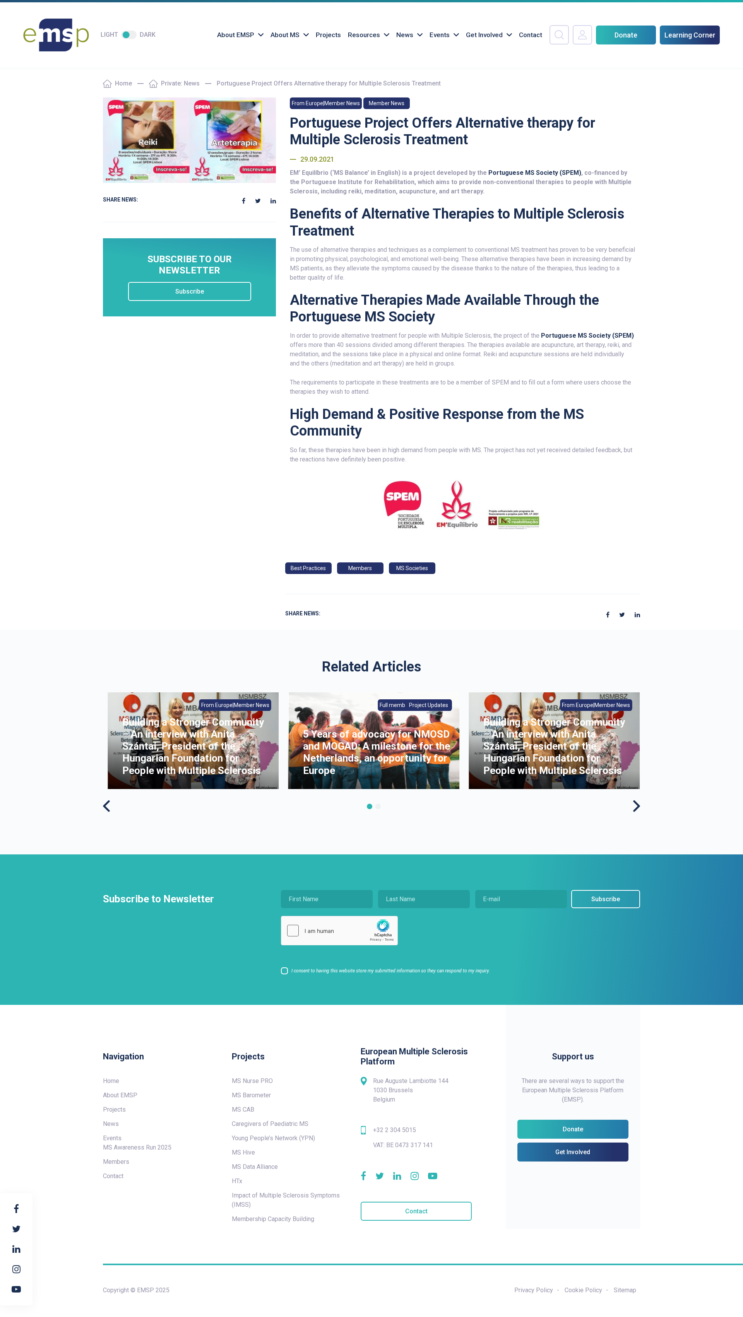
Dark (148, 34)
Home (123, 83)
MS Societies (412, 568)
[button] (369, 806)
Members (360, 568)
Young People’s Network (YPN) (273, 1138)
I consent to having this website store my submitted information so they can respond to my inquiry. (390, 971)
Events (440, 35)
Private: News (180, 83)
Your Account (582, 34)
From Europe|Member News (326, 103)
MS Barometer (251, 1095)
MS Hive (243, 1152)
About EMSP (235, 35)
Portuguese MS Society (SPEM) (534, 172)
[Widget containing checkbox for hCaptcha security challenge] (339, 930)
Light (109, 34)
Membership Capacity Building (273, 1219)
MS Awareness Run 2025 (137, 1147)
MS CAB (243, 1109)
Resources (364, 35)
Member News (386, 103)
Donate (626, 35)
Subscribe (189, 291)
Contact (530, 35)
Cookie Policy (583, 1290)
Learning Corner (690, 35)
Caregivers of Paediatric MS (270, 1123)
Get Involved (484, 35)
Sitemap (625, 1290)
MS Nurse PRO (252, 1081)
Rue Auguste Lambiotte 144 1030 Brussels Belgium (411, 1090)
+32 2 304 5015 (394, 1130)
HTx (237, 1181)
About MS (285, 35)
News (404, 35)
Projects (328, 35)
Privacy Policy (533, 1290)
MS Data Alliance (255, 1166)
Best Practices (308, 568)
